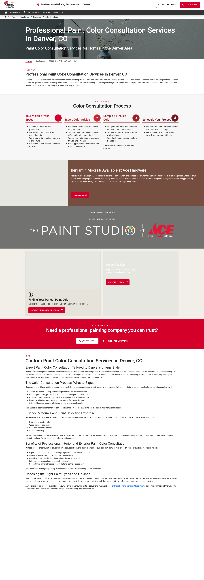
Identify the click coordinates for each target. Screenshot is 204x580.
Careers (56, 12)
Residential (13, 12)
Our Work (46, 12)
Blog (64, 12)
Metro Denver (24, 17)
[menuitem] (12, 12)
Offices (12, 17)
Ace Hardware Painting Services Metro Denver (65, 4)
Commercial (32, 12)
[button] (29, 61)
